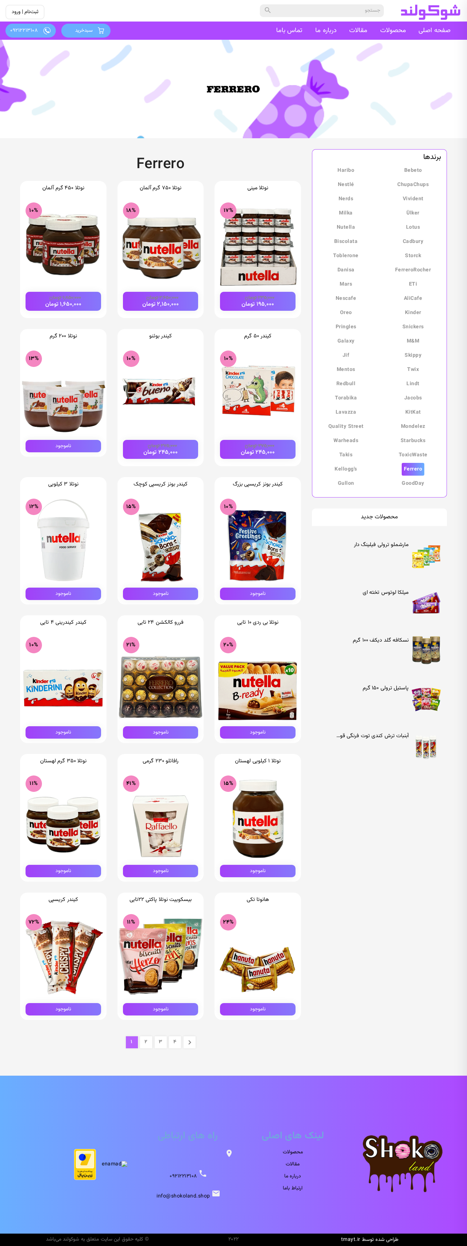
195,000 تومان (258, 301)
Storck (413, 256)
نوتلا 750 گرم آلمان (161, 188)
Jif (346, 356)
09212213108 (183, 1176)
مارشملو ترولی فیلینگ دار (381, 545)
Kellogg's (346, 469)
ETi (413, 284)
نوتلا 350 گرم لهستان (63, 761)
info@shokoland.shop (183, 1196)
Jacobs (413, 398)
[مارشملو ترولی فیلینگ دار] (426, 553)
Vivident (413, 199)
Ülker (413, 213)
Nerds (346, 199)
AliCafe (413, 299)
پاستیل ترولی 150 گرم (386, 688)
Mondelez (413, 427)
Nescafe (346, 299)
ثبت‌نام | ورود (25, 12)
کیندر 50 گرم (257, 336)
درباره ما (326, 31)
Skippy (413, 356)
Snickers (413, 327)
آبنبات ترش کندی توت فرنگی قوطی (371, 736)
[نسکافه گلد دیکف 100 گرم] (426, 648)
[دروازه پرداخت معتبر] (85, 1164)
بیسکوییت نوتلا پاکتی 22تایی (161, 899)
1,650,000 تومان (63, 301)
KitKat (413, 413)
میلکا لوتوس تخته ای (386, 592)
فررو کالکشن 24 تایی (161, 622)
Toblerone (346, 256)
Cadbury (413, 242)
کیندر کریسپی (63, 899)
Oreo (346, 313)
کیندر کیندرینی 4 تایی (63, 622)
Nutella (346, 228)
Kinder (413, 313)
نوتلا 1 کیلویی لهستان (258, 761)
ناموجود (63, 446)
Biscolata (346, 242)
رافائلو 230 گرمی (160, 761)
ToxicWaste (413, 455)
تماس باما (289, 31)
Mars (346, 284)
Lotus (413, 228)
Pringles (346, 327)
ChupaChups (413, 185)
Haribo (345, 171)
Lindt (413, 384)
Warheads (345, 441)
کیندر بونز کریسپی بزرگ (258, 484)
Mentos (346, 370)
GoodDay (413, 484)
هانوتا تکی (258, 899)
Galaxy (346, 341)
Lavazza (346, 413)
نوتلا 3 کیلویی (63, 484)
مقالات (358, 31)
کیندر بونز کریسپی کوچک (161, 484)
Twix (413, 370)
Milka (346, 213)
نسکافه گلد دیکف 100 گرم (381, 640)
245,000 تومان (258, 449)
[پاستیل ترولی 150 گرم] (426, 696)
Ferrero (413, 469)
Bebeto (413, 171)
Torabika (346, 398)
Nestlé (346, 185)
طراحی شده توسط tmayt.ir (370, 1240)
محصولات (393, 31)
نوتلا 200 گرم (63, 336)
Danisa (346, 270)
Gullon (346, 484)
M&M (413, 341)
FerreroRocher (413, 270)
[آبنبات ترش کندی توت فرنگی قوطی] (426, 744)
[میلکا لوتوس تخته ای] (426, 600)
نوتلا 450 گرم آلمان (63, 188)
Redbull (346, 384)
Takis (346, 455)
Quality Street (346, 427)
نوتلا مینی (258, 188)
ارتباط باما (292, 1188)
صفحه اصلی (434, 31)
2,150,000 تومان (160, 301)
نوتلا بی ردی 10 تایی (257, 622)
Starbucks (413, 441)
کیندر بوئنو (160, 336)
